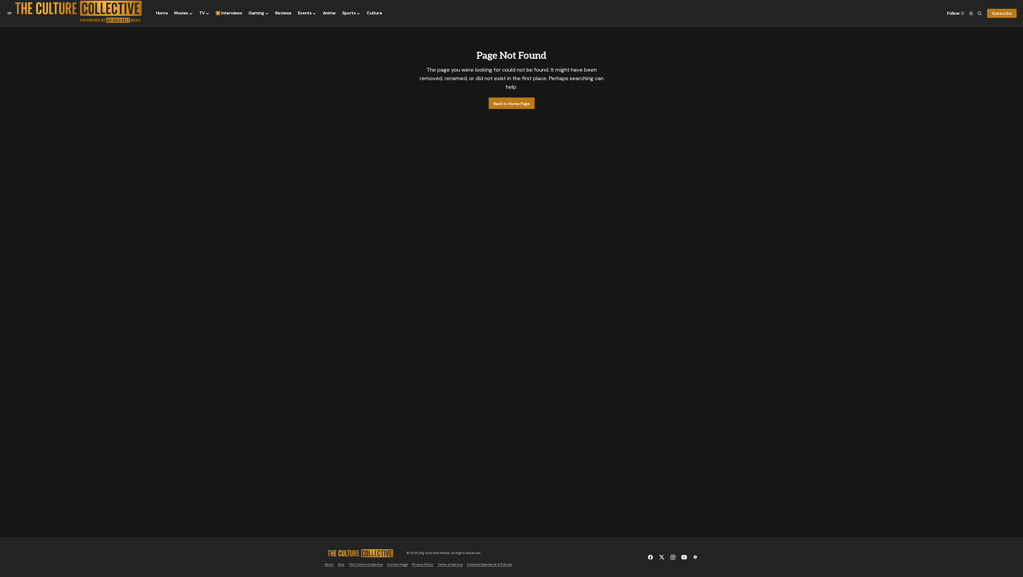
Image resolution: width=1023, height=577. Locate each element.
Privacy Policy (422, 564)
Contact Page (397, 564)
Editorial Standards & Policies (489, 564)
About (329, 564)
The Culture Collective (366, 564)
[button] (9, 13)
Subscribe (1002, 13)
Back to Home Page (511, 103)
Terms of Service (450, 564)
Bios (341, 564)
